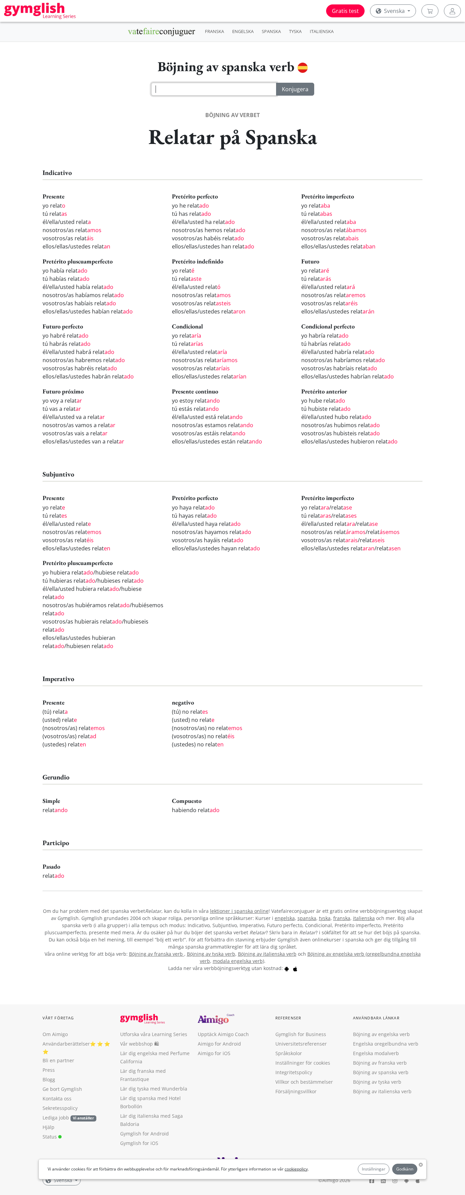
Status (50, 1136)
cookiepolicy (296, 1169)
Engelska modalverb (376, 1053)
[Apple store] (295, 968)
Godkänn (404, 1169)
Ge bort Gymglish (62, 1089)
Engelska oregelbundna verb (385, 1043)
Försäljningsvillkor (296, 1091)
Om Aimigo (55, 1034)
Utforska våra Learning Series (153, 1034)
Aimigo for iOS (214, 1053)
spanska (307, 918)
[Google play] (286, 968)
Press (49, 1070)
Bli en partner (58, 1060)
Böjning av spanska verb (380, 1072)
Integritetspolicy (293, 1072)
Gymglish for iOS (139, 1143)
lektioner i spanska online (239, 911)
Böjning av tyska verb (211, 954)
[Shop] (429, 10)
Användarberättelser (66, 1043)
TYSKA (295, 31)
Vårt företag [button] (58, 1017)
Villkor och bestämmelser (304, 1082)
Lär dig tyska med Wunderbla (153, 1088)
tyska (325, 918)
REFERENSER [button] (288, 1017)
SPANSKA (271, 31)
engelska (285, 918)
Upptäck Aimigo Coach (223, 1034)
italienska (364, 918)
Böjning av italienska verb (267, 954)
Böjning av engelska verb (336, 954)
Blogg (49, 1079)
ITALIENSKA (322, 31)
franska (341, 918)
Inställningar (373, 1169)
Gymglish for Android (144, 1133)
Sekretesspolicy (60, 1108)
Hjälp (48, 1127)
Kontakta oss (57, 1098)
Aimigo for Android (219, 1043)
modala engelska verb (238, 961)
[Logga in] (452, 10)
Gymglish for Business (300, 1034)
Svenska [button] (394, 11)
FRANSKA (214, 31)
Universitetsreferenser (301, 1043)
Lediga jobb (56, 1117)
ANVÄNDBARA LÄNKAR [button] (376, 1017)
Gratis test (345, 11)
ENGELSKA (243, 31)
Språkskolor (288, 1053)
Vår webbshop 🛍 (139, 1043)
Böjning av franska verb (156, 954)
